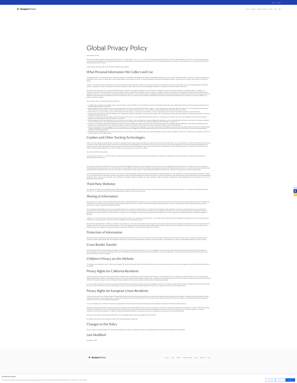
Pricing (270, 9)
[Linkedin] (295, 194)
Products (253, 9)
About (247, 9)
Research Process (262, 9)
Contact (278, 2)
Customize (270, 380)
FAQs (275, 9)
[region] (148, 378)
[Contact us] (295, 191)
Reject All (280, 380)
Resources (202, 357)
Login (273, 2)
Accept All (290, 380)
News (279, 9)
